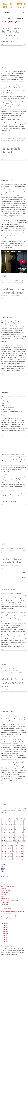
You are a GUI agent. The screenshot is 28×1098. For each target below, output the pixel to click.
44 (2, 829)
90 (6, 840)
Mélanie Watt (4, 672)
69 (9, 835)
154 (5, 859)
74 (20, 835)
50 (15, 829)
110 (8, 845)
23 (4, 824)
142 (22, 854)
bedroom (20, 138)
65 (24, 832)
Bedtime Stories (9, 138)
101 (7, 843)
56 (4, 832)
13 (6, 821)
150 (19, 856)
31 (22, 824)
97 (22, 840)
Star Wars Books (20, 140)
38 (13, 827)
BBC (17, 280)
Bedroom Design (5, 881)
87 (24, 837)
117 (2, 848)
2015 (4, 935)
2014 (4, 937)
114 (19, 845)
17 (15, 821)
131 (16, 851)
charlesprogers (10, 22)
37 (11, 827)
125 (25, 848)
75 (22, 835)
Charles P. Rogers (22, 280)
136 (5, 854)
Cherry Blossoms (9, 550)
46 (6, 829)
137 (8, 854)
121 (13, 848)
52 (20, 829)
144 (2, 856)
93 (13, 840)
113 (16, 845)
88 (2, 840)
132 (19, 851)
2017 (4, 931)
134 (25, 851)
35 (6, 827)
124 (22, 848)
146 (8, 856)
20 (22, 821)
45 (4, 829)
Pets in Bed (4, 894)
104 (16, 843)
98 (24, 840)
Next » (22, 859)
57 (6, 832)
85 (20, 837)
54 (24, 829)
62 (18, 832)
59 (11, 832)
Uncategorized (4, 904)
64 (22, 832)
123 (19, 848)
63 (20, 832)
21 (24, 821)
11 (2, 821)
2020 (4, 926)
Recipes (19, 550)
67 (4, 835)
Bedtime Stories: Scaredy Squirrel (11, 561)
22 (2, 824)
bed (17, 138)
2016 (4, 933)
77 (2, 837)
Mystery (9, 282)
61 (15, 832)
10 (23, 818)
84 (18, 837)
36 (9, 827)
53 (22, 829)
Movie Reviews (6, 810)
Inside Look (4, 888)
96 (20, 840)
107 (24, 843)
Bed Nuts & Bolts (5, 879)
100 (5, 843)
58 (9, 832)
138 (11, 854)
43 (24, 827)
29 (18, 824)
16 (13, 821)
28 (15, 824)
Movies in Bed (9, 280)
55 (2, 832)
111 (11, 845)
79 (6, 837)
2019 (4, 928)
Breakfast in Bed (9, 548)
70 (11, 835)
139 (13, 854)
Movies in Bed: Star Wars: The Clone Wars (13, 682)
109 (5, 845)
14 (9, 821)
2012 (4, 941)
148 (13, 856)
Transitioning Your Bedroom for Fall (10, 917)
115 (22, 845)
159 (19, 859)
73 (18, 835)
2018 (4, 930)
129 (11, 851)
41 (20, 827)
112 (13, 845)
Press (2, 896)
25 (9, 824)
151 (22, 856)
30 (20, 824)
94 (15, 840)
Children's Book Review (11, 140)
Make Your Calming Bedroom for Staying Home (12, 911)
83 (15, 837)
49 (13, 829)
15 (11, 821)
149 (16, 856)
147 (11, 856)
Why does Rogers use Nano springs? (10, 915)
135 (2, 854)
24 (6, 824)
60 (13, 832)
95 (18, 840)
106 (21, 843)
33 (2, 827)
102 (10, 843)
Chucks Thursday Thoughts (8, 886)
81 (11, 837)
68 (6, 835)
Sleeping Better (5, 898)
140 (16, 854)
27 (13, 824)
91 (9, 840)
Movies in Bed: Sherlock (10, 150)
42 (22, 827)
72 (15, 835)
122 (16, 848)
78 (4, 837)
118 (5, 848)
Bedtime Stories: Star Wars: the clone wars (11, 31)
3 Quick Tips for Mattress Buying (9, 919)
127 (5, 851)
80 (9, 837)
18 (18, 821)
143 (25, 854)
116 (25, 845)
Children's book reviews (18, 670)
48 (11, 829)
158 (16, 859)
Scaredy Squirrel (11, 672)
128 (8, 851)
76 (24, 835)
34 (4, 827)
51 (18, 829)
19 (20, 821)
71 (13, 835)
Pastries (15, 550)
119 (8, 848)
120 (11, 848)
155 (8, 859)
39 (15, 827)
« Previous (4, 818)
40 (18, 827)
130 (13, 851)
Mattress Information (6, 890)
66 (2, 835)
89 (4, 840)
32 (24, 824)
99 (2, 843)
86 (22, 837)
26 (11, 824)
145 (5, 856)
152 (25, 856)
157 (13, 859)
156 (11, 859)
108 (2, 845)
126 (2, 851)
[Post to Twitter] (3, 134)
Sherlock (14, 282)
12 (4, 821)
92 (11, 840)
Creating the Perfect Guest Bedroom (9, 913)
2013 (4, 939)
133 (22, 851)
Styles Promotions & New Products (9, 900)
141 (19, 854)
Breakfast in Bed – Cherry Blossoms (12, 291)
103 (13, 843)
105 (18, 843)
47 (9, 829)
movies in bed (4, 282)
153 (2, 859)
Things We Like (5, 902)
